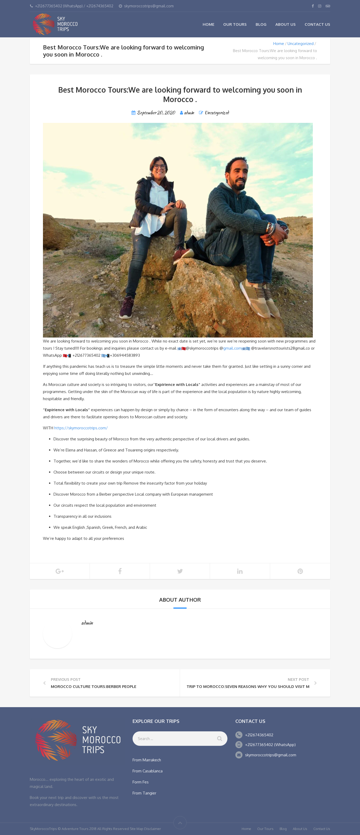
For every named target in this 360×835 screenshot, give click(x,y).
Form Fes (141, 781)
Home (208, 24)
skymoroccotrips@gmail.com (270, 754)
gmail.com (232, 348)
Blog (261, 24)
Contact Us (317, 24)
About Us (285, 24)
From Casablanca (148, 770)
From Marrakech (147, 759)
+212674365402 (259, 734)
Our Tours (235, 24)
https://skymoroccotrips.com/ (81, 427)
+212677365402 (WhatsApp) (270, 744)
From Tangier (144, 793)
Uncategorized (301, 43)
